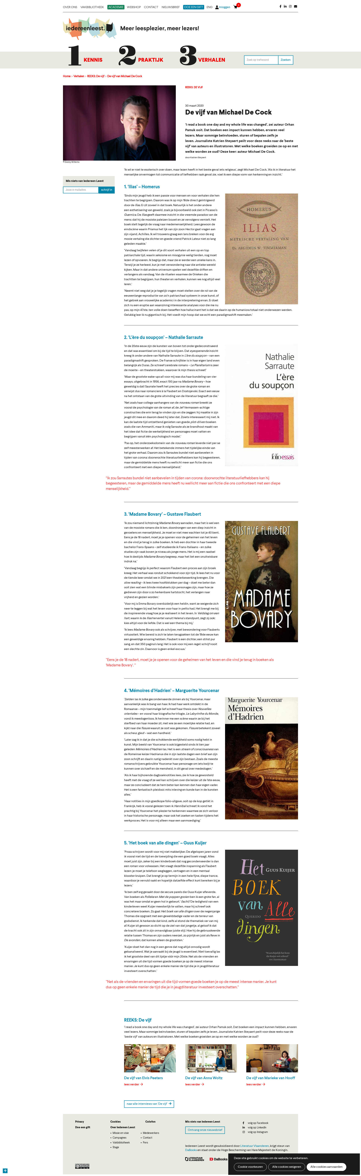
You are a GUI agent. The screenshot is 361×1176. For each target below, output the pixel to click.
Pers (145, 1142)
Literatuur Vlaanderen (254, 1146)
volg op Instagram (257, 1132)
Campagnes (119, 1138)
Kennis (93, 60)
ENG (209, 7)
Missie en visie (121, 1133)
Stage (116, 1147)
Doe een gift (193, 7)
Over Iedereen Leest (122, 1127)
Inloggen (224, 7)
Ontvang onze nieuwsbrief (205, 1130)
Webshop (134, 7)
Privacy (79, 1122)
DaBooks (191, 1150)
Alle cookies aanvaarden (326, 1166)
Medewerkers (151, 1133)
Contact (151, 7)
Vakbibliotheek (92, 7)
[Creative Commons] (82, 1166)
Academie (115, 7)
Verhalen (211, 60)
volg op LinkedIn (256, 1127)
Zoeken (286, 59)
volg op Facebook (257, 1123)
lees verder (132, 1084)
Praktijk (150, 60)
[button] (261, 249)
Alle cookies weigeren (286, 1166)
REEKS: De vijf (95, 76)
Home (67, 76)
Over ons (70, 7)
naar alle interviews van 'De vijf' (147, 1103)
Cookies (115, 1122)
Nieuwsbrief (171, 7)
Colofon (150, 1122)
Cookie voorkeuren (250, 1166)
